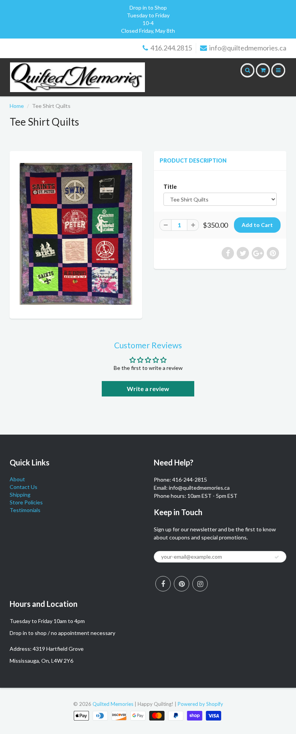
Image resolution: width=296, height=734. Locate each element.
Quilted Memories (112, 704)
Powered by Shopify (200, 704)
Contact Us (23, 487)
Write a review (148, 388)
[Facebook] (163, 583)
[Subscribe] (276, 557)
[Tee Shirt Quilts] (76, 233)
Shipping (20, 494)
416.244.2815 (171, 48)
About (17, 479)
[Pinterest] (181, 583)
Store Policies (26, 502)
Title (170, 186)
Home (17, 105)
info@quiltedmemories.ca (247, 48)
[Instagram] (200, 583)
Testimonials (25, 510)
